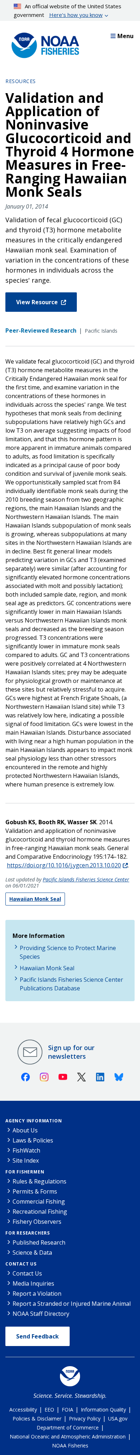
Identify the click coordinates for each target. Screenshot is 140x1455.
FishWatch (26, 1150)
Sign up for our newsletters (71, 1052)
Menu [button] (125, 36)
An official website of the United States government (68, 10)
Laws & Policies (33, 1140)
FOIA (67, 1409)
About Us (25, 1130)
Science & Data (32, 1252)
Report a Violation (37, 1293)
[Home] (43, 43)
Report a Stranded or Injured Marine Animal (72, 1304)
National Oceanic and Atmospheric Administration (68, 1436)
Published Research (39, 1242)
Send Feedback (37, 1336)
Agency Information (33, 1121)
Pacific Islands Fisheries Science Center (86, 879)
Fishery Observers (37, 1222)
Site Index (26, 1160)
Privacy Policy (85, 1418)
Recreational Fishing (40, 1211)
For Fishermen (24, 1172)
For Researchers (27, 1233)
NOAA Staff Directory (41, 1314)
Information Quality (103, 1409)
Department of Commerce (68, 1427)
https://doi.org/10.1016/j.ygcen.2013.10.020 (64, 865)
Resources (20, 81)
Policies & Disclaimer (37, 1418)
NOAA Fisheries (70, 1445)
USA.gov (117, 1418)
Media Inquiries (33, 1283)
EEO (49, 1409)
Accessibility (23, 1409)
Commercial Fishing (39, 1201)
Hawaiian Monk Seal (35, 898)
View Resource (37, 302)
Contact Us (21, 1264)
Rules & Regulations (39, 1181)
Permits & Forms (35, 1191)
